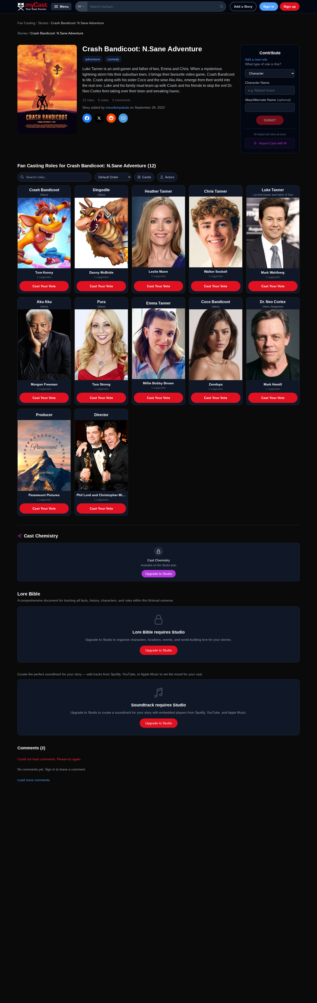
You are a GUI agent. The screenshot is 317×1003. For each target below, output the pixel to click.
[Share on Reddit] (111, 118)
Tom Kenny (44, 272)
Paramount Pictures (44, 495)
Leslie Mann (158, 271)
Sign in (268, 6)
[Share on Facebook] (87, 118)
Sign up (290, 6)
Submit (270, 120)
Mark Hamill (273, 384)
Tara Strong (101, 384)
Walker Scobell (215, 271)
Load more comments (33, 780)
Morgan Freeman (44, 384)
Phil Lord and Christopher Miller (101, 495)
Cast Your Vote (44, 286)
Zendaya (216, 384)
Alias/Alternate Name (268, 100)
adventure (92, 59)
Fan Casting (26, 23)
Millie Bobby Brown (158, 383)
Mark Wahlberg (273, 272)
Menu (64, 6)
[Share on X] (99, 118)
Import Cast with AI (273, 143)
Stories (43, 23)
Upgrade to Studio (158, 574)
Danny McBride (101, 272)
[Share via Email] (123, 118)
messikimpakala (117, 107)
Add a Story (243, 6)
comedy (113, 59)
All (79, 6)
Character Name (257, 82)
